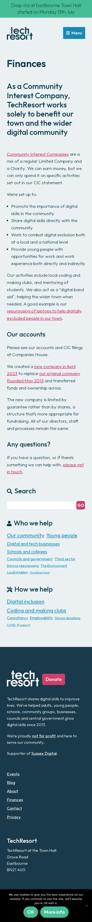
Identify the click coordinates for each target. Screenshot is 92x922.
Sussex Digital (44, 753)
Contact (14, 808)
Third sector (65, 559)
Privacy (14, 816)
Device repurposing (23, 565)
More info (54, 912)
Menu (76, 33)
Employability (41, 617)
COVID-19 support (18, 625)
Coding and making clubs (36, 610)
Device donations (67, 618)
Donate (54, 679)
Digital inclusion (25, 601)
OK (30, 912)
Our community (25, 535)
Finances (15, 799)
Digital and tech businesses (33, 543)
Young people (61, 535)
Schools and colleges (27, 551)
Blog (11, 782)
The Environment (54, 566)
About (12, 791)
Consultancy (17, 617)
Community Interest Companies (38, 154)
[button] (80, 505)
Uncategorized (39, 572)
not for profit (44, 735)
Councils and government (30, 558)
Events (13, 773)
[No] (87, 905)
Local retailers (17, 572)
